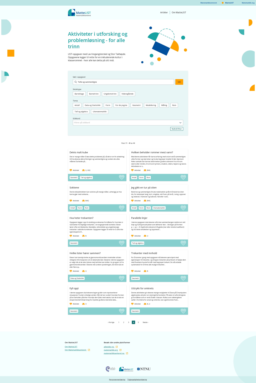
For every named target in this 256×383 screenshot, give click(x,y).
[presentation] (135, 227)
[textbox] (128, 123)
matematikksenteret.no (114, 353)
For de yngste (121, 105)
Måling (164, 105)
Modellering (151, 105)
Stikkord (76, 118)
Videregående (127, 94)
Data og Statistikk (92, 105)
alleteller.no (109, 347)
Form (108, 105)
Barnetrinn (93, 94)
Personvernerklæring (117, 379)
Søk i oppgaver (79, 77)
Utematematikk (99, 111)
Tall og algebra (81, 111)
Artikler (164, 12)
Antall (77, 105)
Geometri (136, 105)
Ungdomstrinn (110, 94)
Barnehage (79, 94)
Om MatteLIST (179, 12)
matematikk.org (111, 350)
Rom (174, 105)
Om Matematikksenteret (76, 350)
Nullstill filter (177, 129)
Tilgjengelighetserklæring (137, 379)
